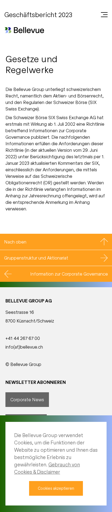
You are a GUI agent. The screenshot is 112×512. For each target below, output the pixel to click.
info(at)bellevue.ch (24, 346)
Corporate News (27, 399)
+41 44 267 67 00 (22, 338)
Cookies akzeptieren (56, 488)
